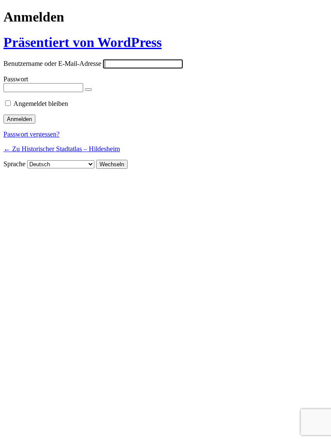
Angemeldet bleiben (40, 103)
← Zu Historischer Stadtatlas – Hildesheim (61, 148)
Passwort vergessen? (31, 134)
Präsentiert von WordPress (82, 42)
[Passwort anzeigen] (88, 89)
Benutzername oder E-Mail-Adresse (52, 63)
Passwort (15, 79)
